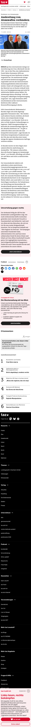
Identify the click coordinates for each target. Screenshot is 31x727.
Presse (3, 505)
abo (2, 517)
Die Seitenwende (6, 497)
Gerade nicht (22, 691)
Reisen (3, 656)
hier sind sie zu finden (8, 348)
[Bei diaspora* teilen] (20, 268)
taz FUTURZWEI (5, 636)
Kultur (3, 442)
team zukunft (5, 580)
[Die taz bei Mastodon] (10, 419)
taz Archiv (4, 644)
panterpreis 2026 (6, 537)
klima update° (5, 557)
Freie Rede (4, 565)
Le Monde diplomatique (8, 640)
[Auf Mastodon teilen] (6, 268)
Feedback (4, 680)
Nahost (14, 10)
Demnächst (4, 604)
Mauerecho (4, 561)
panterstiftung (5, 533)
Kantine (3, 660)
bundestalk (4, 549)
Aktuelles (3, 490)
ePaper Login (5, 688)
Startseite (3, 10)
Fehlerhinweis (20, 262)
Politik (9, 10)
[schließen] (28, 691)
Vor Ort (3, 608)
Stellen (3, 501)
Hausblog (4, 493)
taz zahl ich (4, 525)
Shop (2, 664)
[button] (29, 2)
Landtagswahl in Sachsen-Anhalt (10, 470)
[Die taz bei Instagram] (18, 419)
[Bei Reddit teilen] (24, 268)
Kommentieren (12, 262)
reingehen (4, 568)
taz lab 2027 (4, 620)
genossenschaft (5, 521)
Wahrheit (3, 458)
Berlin (2, 450)
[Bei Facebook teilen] (13, 268)
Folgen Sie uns (4, 419)
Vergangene (4, 616)
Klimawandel (5, 478)
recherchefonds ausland (8, 529)
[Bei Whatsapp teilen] (17, 268)
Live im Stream (5, 612)
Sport (2, 446)
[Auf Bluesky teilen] (9, 268)
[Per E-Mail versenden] (2, 268)
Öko (2, 434)
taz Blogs (3, 632)
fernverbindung (5, 553)
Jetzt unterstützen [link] (15, 252)
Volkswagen (4, 474)
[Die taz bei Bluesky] (14, 419)
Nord (2, 454)
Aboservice (4, 684)
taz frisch (3, 584)
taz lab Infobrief (5, 592)
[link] (10, 6)
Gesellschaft (4, 438)
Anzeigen (3, 668)
